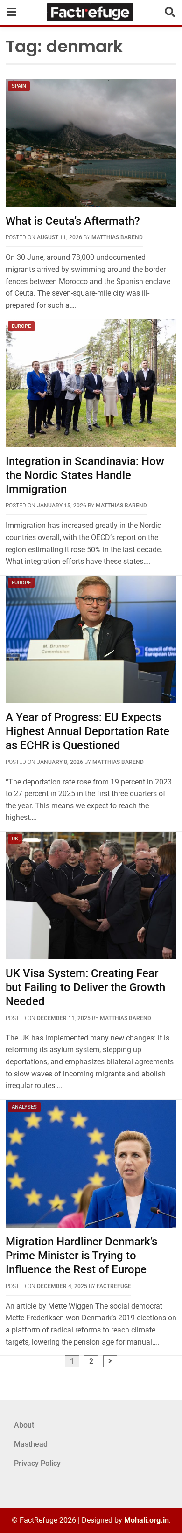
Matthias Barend (117, 237)
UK (15, 839)
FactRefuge (114, 1286)
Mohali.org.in (146, 1520)
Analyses (24, 1107)
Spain (19, 86)
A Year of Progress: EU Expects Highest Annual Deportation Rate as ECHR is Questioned (87, 731)
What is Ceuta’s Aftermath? (73, 221)
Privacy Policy (37, 1463)
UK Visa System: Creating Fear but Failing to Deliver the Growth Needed (85, 987)
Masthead (31, 1444)
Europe (21, 326)
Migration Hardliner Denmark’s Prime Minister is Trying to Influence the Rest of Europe (81, 1255)
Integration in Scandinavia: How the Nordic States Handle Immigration (85, 475)
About (24, 1425)
